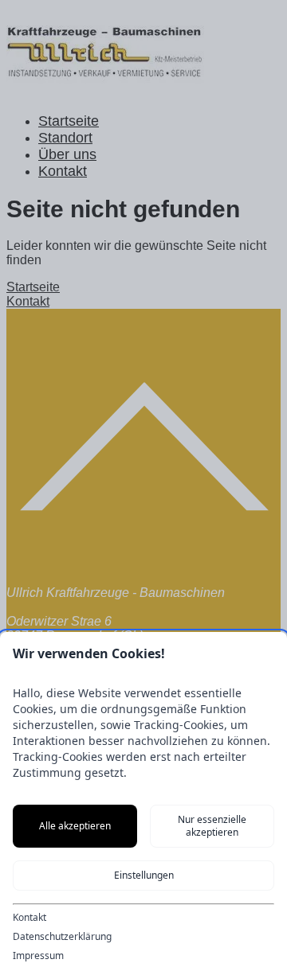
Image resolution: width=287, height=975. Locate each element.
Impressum (38, 956)
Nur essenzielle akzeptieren (212, 826)
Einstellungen (144, 875)
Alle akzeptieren (75, 826)
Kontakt (29, 917)
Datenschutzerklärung (62, 936)
